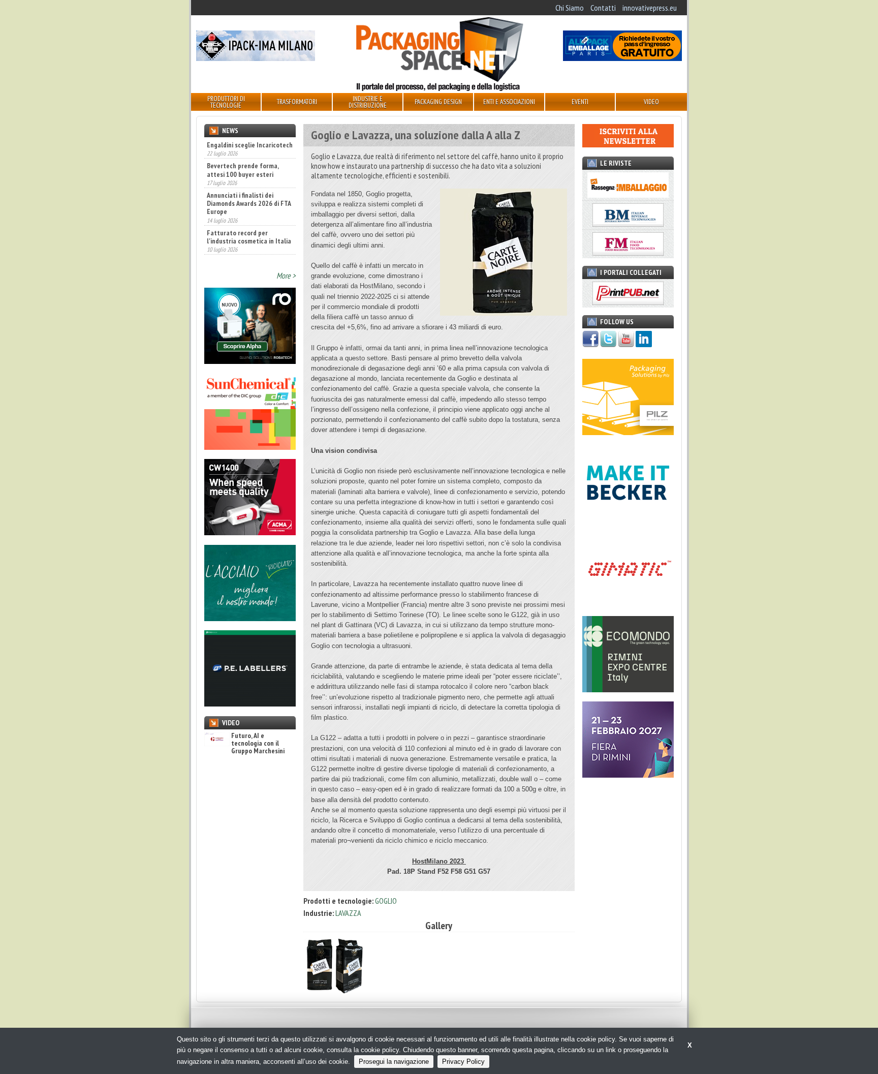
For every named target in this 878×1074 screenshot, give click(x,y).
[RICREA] (250, 618)
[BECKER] (628, 518)
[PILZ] (628, 432)
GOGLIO (386, 901)
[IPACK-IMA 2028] (255, 58)
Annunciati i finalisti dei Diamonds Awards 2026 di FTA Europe (249, 181)
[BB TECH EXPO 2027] (628, 775)
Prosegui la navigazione (394, 1061)
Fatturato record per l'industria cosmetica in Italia (249, 214)
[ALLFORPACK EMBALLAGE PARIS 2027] (622, 58)
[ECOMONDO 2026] (628, 689)
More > (286, 275)
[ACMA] (250, 532)
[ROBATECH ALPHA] (250, 361)
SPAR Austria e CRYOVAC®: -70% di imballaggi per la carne (244, 248)
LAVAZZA (348, 913)
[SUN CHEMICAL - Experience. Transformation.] (250, 447)
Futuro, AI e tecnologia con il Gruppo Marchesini (258, 743)
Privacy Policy (463, 1061)
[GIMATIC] (628, 603)
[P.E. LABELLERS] (250, 703)
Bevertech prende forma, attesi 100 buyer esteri (242, 148)
